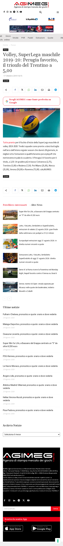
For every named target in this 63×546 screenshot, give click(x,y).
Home (5, 47)
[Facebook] (4, 12)
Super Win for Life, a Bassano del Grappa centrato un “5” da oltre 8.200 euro (30, 347)
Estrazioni (40, 39)
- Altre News (36, 207)
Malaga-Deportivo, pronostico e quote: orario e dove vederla (30, 326)
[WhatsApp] (29, 92)
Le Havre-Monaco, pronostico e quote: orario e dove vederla (30, 368)
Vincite (15, 39)
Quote (50, 39)
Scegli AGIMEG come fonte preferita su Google (30, 103)
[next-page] (9, 301)
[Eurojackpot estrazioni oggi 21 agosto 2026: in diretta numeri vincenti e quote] (10, 246)
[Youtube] (21, 12)
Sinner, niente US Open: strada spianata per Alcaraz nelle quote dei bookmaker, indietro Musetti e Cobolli (36, 289)
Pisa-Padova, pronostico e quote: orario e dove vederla (28, 412)
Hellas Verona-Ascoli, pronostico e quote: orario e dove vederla (28, 401)
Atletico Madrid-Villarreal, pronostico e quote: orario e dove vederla (30, 388)
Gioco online (7, 40)
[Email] (42, 92)
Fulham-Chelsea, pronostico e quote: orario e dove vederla (29, 316)
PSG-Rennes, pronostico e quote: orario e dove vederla (28, 358)
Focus (13, 47)
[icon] (17, 533)
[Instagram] (7, 12)
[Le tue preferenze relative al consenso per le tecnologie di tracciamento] (58, 541)
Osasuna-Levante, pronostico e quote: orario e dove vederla (30, 336)
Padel (30, 39)
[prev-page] (5, 301)
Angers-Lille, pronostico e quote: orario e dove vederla (27, 378)
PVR (23, 39)
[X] (17, 12)
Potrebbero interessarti (15, 207)
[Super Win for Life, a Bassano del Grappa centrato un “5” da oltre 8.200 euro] (10, 217)
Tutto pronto (9, 144)
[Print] (49, 92)
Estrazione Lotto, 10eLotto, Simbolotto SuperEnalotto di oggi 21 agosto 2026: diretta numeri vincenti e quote (37, 260)
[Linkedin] (11, 12)
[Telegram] (14, 12)
